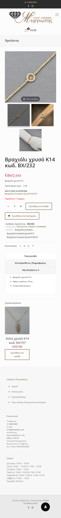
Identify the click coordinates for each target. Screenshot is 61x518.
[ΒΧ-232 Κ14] (19, 115)
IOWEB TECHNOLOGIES (36, 502)
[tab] (30, 256)
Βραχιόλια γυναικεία (24, 230)
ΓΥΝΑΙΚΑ (32, 226)
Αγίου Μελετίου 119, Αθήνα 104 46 (16, 436)
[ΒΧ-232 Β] (30, 140)
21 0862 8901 (12, 424)
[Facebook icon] (28, 5)
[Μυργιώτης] (30, 17)
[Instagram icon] (32, 5)
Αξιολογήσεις (30, 270)
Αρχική (15, 386)
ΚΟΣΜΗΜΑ (41, 226)
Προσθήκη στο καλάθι (39, 206)
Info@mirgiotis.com (15, 429)
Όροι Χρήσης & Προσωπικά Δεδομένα (29, 402)
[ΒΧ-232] (42, 115)
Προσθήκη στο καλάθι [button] (17, 354)
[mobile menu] (57, 14)
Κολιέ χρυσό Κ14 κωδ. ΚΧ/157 (17, 340)
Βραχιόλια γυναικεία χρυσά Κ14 (20, 233)
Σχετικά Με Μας (19, 397)
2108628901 (32, 2)
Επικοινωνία (17, 391)
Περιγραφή (30, 256)
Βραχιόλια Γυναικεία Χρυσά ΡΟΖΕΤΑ (21, 193)
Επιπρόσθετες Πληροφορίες (30, 263)
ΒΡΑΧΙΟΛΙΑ (22, 226)
